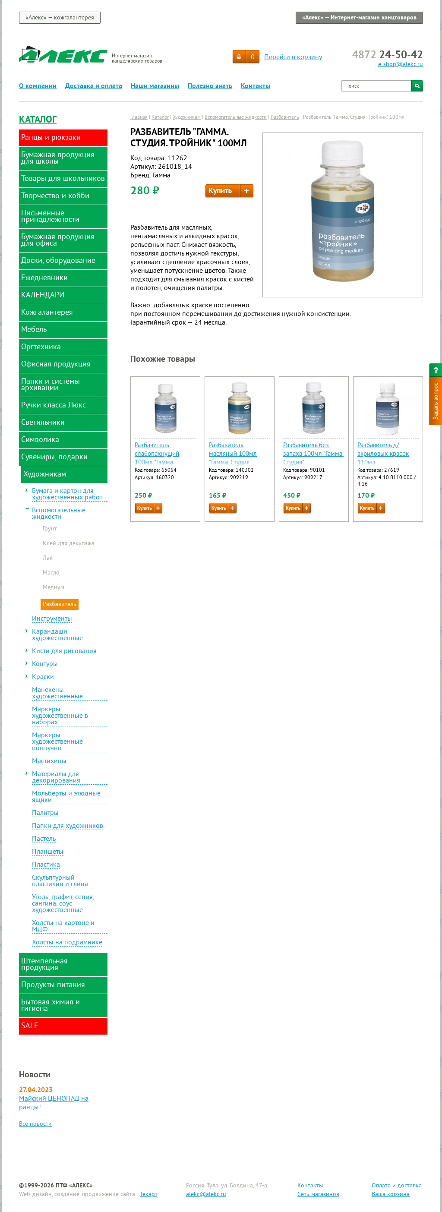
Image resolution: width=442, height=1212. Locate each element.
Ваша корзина (391, 1194)
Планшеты (47, 852)
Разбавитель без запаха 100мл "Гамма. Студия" (313, 454)
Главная (139, 117)
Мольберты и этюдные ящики (66, 797)
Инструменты (52, 619)
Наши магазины (155, 86)
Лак (48, 558)
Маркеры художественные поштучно (57, 742)
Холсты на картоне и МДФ (63, 927)
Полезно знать (210, 86)
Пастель (44, 839)
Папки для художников (67, 826)
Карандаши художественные (57, 635)
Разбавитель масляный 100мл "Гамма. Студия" (233, 454)
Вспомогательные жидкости (58, 514)
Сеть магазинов (318, 1194)
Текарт (148, 1194)
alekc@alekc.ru (206, 1194)
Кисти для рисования (64, 651)
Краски (43, 677)
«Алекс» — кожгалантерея (59, 18)
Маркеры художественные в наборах (60, 716)
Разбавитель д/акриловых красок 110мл (383, 454)
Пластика (46, 865)
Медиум (53, 587)
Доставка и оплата (93, 86)
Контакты (255, 86)
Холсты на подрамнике (67, 943)
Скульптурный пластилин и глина (60, 881)
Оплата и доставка (397, 1186)
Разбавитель (59, 604)
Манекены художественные (57, 694)
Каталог (38, 120)
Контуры (45, 664)
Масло (51, 573)
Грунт (50, 529)
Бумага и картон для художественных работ (67, 495)
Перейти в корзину (293, 57)
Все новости (35, 1124)
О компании (38, 86)
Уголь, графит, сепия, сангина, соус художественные (63, 904)
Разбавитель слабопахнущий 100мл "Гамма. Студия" (157, 459)
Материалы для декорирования (56, 778)
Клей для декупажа (69, 543)
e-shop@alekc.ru (400, 64)
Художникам (187, 117)
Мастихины (49, 761)
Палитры (45, 813)
